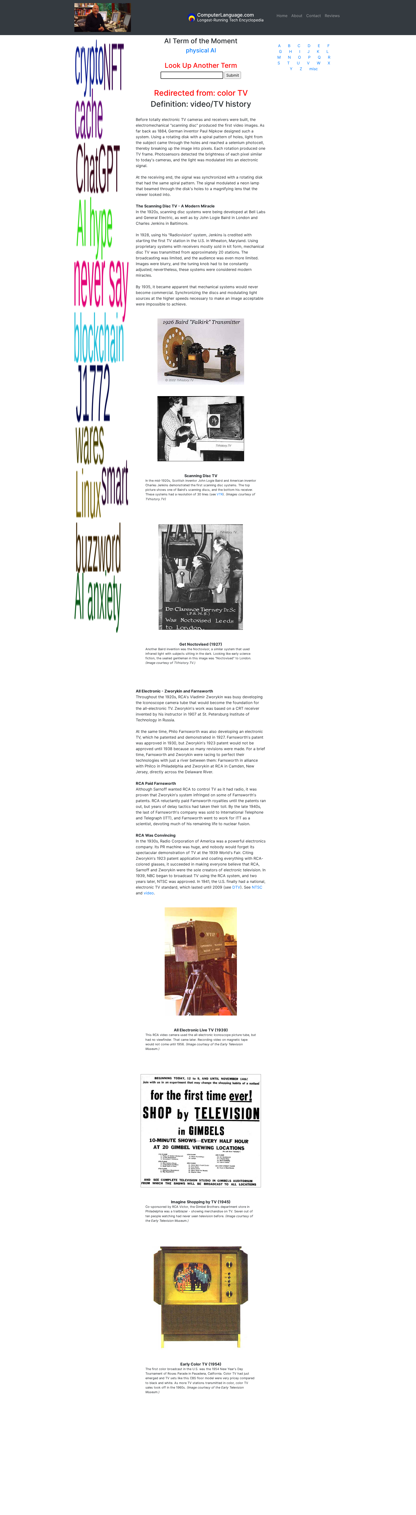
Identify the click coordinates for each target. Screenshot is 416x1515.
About (296, 15)
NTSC (257, 887)
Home (283, 15)
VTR (220, 494)
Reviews (332, 15)
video (149, 893)
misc (313, 68)
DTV (236, 887)
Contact (313, 15)
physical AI (201, 50)
